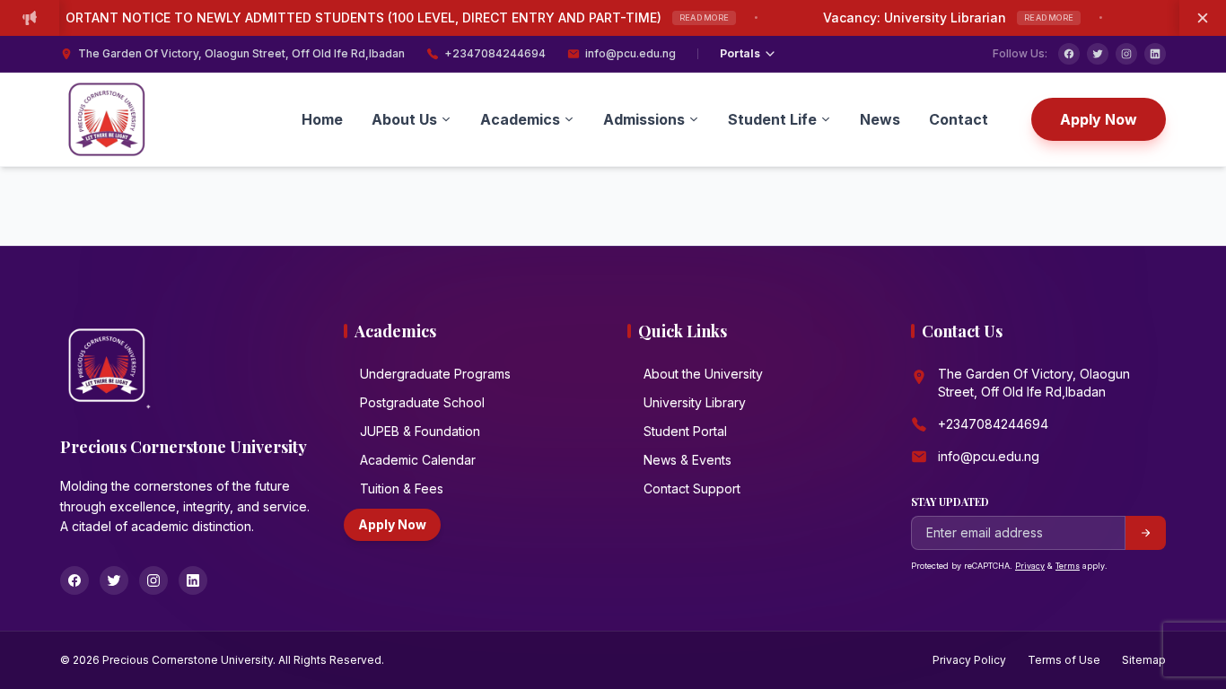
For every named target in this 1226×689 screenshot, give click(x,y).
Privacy (1030, 566)
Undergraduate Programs (435, 373)
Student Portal (685, 431)
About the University (703, 373)
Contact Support (692, 488)
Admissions (644, 119)
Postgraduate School (422, 402)
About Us (404, 119)
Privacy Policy (969, 660)
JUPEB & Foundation (420, 431)
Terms (1067, 566)
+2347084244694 (495, 53)
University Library (695, 402)
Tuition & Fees (401, 488)
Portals (740, 53)
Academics (520, 119)
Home (322, 119)
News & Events (687, 459)
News (880, 119)
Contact (958, 119)
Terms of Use (1064, 660)
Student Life (772, 119)
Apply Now (1098, 119)
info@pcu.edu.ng (630, 53)
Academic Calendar (418, 459)
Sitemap (1144, 660)
